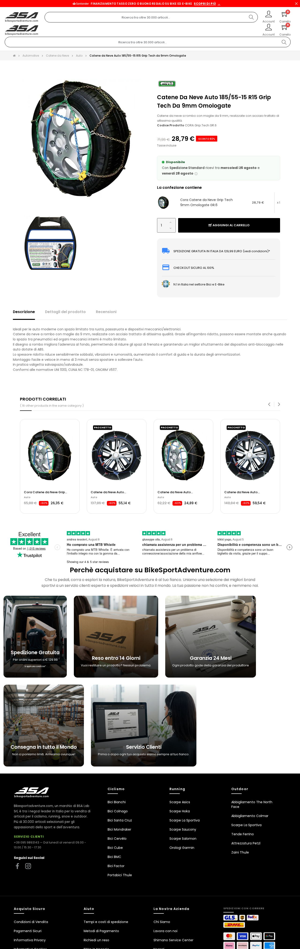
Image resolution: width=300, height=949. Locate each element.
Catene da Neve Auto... (41, 492)
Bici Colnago (118, 811)
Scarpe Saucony (182, 829)
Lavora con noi (165, 931)
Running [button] (177, 789)
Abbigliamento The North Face (251, 804)
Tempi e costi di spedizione (106, 922)
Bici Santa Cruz (120, 820)
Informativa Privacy (30, 940)
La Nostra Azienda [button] (171, 908)
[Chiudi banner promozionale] (296, 3)
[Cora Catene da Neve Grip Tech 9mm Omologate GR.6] (163, 202)
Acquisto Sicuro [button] (29, 908)
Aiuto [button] (89, 908)
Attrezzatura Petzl (245, 843)
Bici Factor (116, 866)
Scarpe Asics (179, 802)
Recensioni (106, 311)
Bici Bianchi (117, 802)
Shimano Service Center (173, 940)
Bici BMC (114, 856)
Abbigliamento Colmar (249, 816)
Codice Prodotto (170, 125)
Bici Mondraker (119, 829)
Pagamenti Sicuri (27, 931)
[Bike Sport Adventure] (22, 17)
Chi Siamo (162, 922)
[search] (251, 17)
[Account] (268, 14)
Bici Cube (115, 847)
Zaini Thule (240, 852)
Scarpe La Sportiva (184, 820)
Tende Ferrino (242, 834)
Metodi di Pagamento (101, 931)
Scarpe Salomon (182, 838)
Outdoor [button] (239, 789)
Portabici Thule (120, 875)
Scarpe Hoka (179, 811)
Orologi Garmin (181, 847)
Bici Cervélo (117, 838)
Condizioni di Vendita (31, 922)
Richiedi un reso (96, 940)
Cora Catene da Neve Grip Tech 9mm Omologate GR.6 (206, 202)
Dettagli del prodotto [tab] (65, 311)
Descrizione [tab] (24, 311)
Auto (27, 497)
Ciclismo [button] (116, 789)
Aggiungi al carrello (231, 225)
